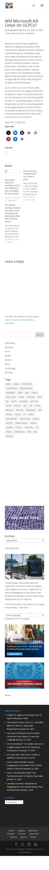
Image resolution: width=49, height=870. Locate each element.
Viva (35, 432)
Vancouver (34, 833)
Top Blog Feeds (12, 548)
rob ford (9, 423)
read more (9, 122)
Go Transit (31, 397)
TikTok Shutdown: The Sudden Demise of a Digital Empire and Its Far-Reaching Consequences (25, 747)
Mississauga (30, 410)
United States (19, 432)
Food (7, 351)
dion (27, 393)
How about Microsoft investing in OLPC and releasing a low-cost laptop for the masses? (12, 187)
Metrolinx (9, 410)
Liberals (17, 406)
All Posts (9, 372)
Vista (29, 432)
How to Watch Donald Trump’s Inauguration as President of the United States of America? (24, 765)
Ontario (18, 414)
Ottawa (10, 833)
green (40, 397)
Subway (33, 423)
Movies (8, 360)
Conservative (27, 384)
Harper (14, 401)
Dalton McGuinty (26, 388)
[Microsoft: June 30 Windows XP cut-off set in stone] (32, 185)
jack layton (23, 401)
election (34, 393)
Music (7, 364)
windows (9, 436)
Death (20, 393)
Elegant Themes (25, 849)
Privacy (8, 695)
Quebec (36, 419)
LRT (31, 406)
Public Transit (25, 419)
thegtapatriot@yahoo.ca (18, 30)
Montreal (33, 830)
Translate (25, 618)
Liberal (8, 406)
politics (31, 414)
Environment (11, 397)
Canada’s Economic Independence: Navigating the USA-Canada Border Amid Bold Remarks (25, 786)
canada (16, 384)
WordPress (26, 852)
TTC (37, 427)
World (33, 837)
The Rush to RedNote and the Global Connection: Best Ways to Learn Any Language (23, 736)
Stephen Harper (21, 423)
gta (7, 401)
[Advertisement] (24, 473)
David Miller (10, 393)
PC (24, 414)
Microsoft (16, 33)
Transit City (28, 427)
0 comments (28, 33)
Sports (24, 837)
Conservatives (11, 388)
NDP (39, 410)
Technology (10, 368)
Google (21, 397)
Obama (9, 414)
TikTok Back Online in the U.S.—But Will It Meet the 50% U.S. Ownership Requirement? (25, 725)
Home (11, 830)
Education (9, 347)
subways (9, 427)
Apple (8, 384)
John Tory (34, 401)
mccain (37, 406)
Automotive (10, 343)
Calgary (21, 830)
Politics (13, 837)
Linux (9, 33)
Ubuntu (9, 432)
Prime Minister (11, 419)
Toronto (18, 427)
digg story (20, 122)
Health (8, 355)
